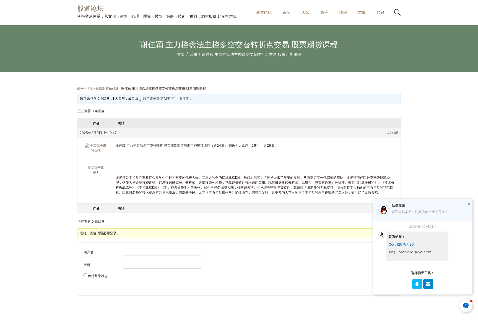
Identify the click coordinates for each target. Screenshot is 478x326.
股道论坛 (90, 8)
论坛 (89, 88)
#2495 (392, 132)
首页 (181, 54)
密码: (87, 264)
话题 (193, 54)
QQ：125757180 (401, 244)
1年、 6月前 (180, 98)
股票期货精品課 (107, 88)
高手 (80, 88)
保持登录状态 (98, 276)
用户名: (89, 252)
